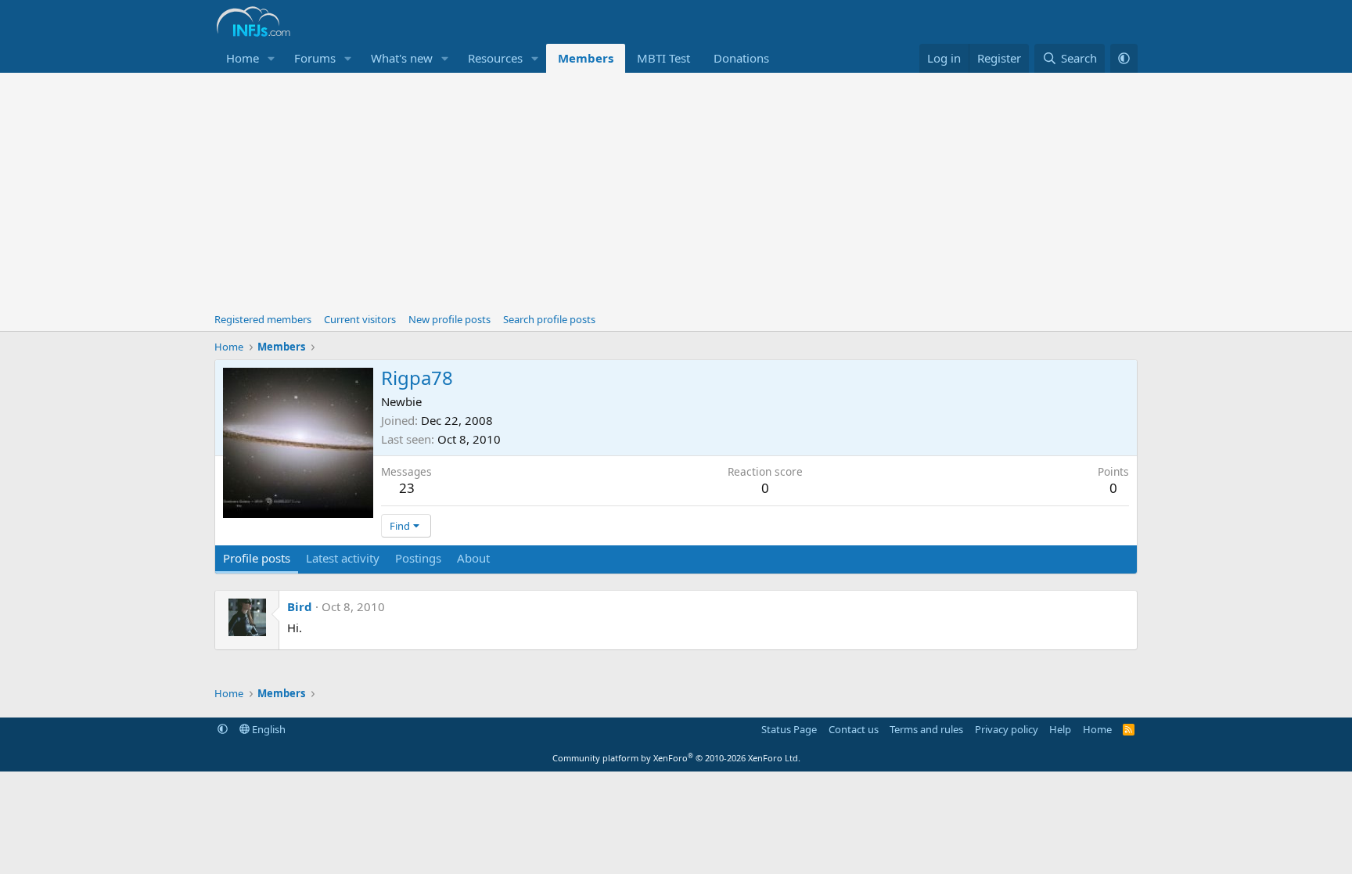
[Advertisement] (676, 190)
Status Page (789, 729)
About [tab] (473, 558)
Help (1060, 729)
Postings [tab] (418, 558)
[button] (271, 58)
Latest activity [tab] (342, 558)
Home (242, 58)
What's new (402, 58)
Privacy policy (1006, 729)
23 (407, 488)
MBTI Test (663, 58)
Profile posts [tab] (256, 558)
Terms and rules (926, 729)
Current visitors (360, 319)
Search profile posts (549, 319)
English (268, 729)
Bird (299, 606)
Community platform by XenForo (676, 758)
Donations (741, 58)
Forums (315, 58)
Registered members (262, 319)
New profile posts (449, 319)
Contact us (854, 729)
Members (585, 58)
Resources (495, 58)
